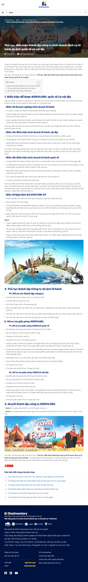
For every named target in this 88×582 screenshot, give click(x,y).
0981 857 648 (30, 563)
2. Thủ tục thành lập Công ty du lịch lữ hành (20, 88)
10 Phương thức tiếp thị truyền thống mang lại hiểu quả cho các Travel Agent (37, 481)
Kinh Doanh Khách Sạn (27, 54)
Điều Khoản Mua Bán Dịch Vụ (50, 563)
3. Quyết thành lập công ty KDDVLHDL (19, 91)
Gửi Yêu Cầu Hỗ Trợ (11, 556)
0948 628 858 (29, 566)
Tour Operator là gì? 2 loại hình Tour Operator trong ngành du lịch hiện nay (36, 477)
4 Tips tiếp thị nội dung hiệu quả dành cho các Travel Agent (30, 497)
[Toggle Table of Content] (37, 83)
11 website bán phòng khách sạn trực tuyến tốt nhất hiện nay (30, 485)
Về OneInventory (45, 552)
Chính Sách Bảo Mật (46, 556)
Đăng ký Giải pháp (11, 552)
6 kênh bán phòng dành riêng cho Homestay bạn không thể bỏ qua (33, 489)
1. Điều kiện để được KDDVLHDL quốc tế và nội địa (23, 86)
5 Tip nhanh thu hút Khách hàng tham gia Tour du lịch (28, 493)
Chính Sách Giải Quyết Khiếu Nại (51, 559)
